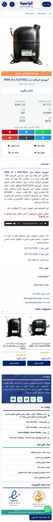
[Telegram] (26, 399)
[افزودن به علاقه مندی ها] (30, 317)
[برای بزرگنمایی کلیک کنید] (47, 65)
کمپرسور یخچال (41, 13)
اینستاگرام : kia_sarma (38, 260)
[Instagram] (40, 399)
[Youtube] (13, 399)
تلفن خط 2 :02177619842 (36, 254)
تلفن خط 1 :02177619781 (36, 248)
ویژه (27, 302)
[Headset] (20, 399)
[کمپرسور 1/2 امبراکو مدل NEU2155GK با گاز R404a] (38, 327)
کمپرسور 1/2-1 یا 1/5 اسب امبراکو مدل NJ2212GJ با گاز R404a (14, 346)
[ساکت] (14, 224)
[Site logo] (27, 4)
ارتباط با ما (45, 407)
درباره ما (46, 377)
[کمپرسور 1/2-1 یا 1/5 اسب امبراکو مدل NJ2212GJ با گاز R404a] (14, 327)
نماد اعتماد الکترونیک (40, 485)
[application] (26, 223)
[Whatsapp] (33, 399)
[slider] (9, 223)
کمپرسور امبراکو (29, 13)
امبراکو (40, 302)
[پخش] (45, 224)
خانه (50, 13)
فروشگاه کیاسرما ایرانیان (40, 383)
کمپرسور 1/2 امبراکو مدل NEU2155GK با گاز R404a (39, 345)
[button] (43, 132)
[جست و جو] (12, 4)
